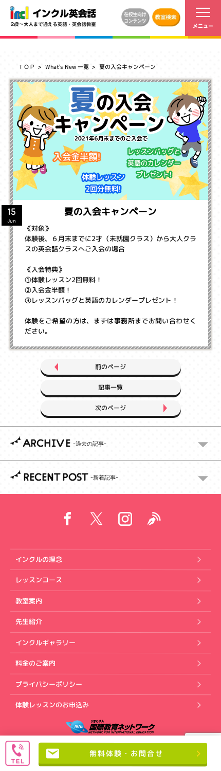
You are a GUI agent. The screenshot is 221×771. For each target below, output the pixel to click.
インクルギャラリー (45, 642)
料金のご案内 (35, 663)
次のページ (110, 407)
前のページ (110, 366)
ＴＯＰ (26, 67)
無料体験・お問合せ (126, 753)
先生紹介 (28, 621)
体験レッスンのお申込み (52, 704)
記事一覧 (110, 387)
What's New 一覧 (67, 67)
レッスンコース (38, 579)
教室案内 (28, 600)
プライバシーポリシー (48, 683)
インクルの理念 (38, 558)
